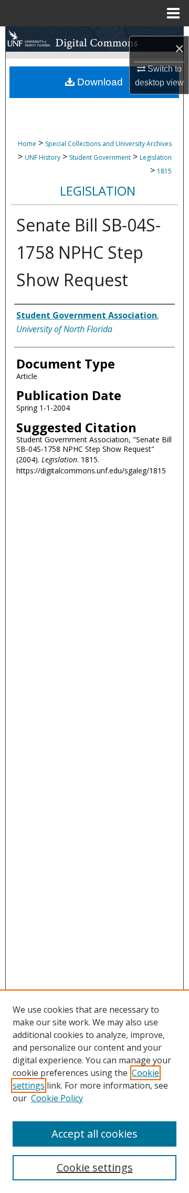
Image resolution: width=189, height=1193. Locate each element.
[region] (94, 1091)
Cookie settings (95, 1167)
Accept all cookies (94, 1134)
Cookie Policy (57, 1098)
